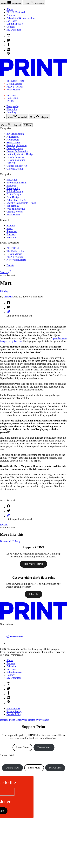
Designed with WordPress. (13, 719)
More (17, 117)
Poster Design (14, 194)
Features (11, 225)
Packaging (12, 185)
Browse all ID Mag (10, 541)
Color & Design (15, 148)
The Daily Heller (15, 80)
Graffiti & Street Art (17, 165)
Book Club (12, 98)
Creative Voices (15, 211)
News (10, 228)
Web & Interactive (16, 208)
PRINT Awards (15, 86)
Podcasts (11, 234)
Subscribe (33, 594)
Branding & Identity (17, 145)
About (10, 9)
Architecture (13, 139)
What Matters (13, 89)
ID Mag (4, 291)
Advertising (13, 136)
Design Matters (14, 83)
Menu (28, 125)
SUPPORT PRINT (33, 564)
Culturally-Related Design (20, 154)
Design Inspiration (16, 160)
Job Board (12, 21)
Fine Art (11, 162)
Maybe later (55, 767)
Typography (13, 106)
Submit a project (15, 23)
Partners (11, 15)
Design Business (15, 157)
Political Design (15, 191)
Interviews (12, 237)
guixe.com (17, 341)
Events (10, 100)
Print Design (13, 197)
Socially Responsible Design (21, 203)
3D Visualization (15, 133)
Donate (10, 265)
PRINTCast (13, 248)
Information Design (17, 182)
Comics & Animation (17, 151)
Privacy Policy (14, 711)
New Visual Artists (16, 259)
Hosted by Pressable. (38, 719)
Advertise (11, 666)
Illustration (12, 109)
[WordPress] (15, 643)
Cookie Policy (14, 714)
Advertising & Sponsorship (20, 18)
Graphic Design (15, 168)
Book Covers (13, 142)
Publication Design (16, 200)
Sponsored (12, 231)
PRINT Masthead (16, 12)
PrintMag (8, 296)
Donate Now (44, 747)
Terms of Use (13, 708)
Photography (13, 188)
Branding (11, 112)
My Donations (14, 29)
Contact (10, 26)
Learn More (22, 747)
